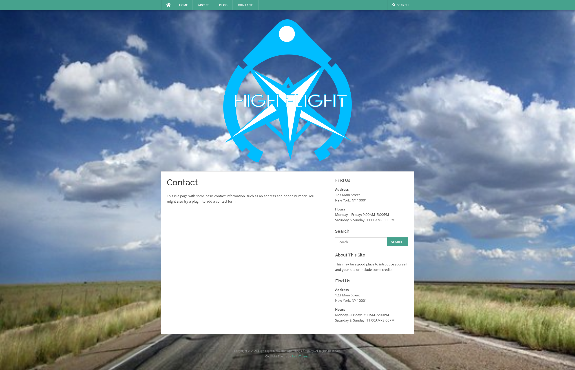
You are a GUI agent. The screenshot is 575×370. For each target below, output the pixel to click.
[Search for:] (371, 242)
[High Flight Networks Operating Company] (287, 90)
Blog (223, 5)
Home (183, 5)
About (203, 5)
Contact (245, 5)
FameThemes (301, 356)
